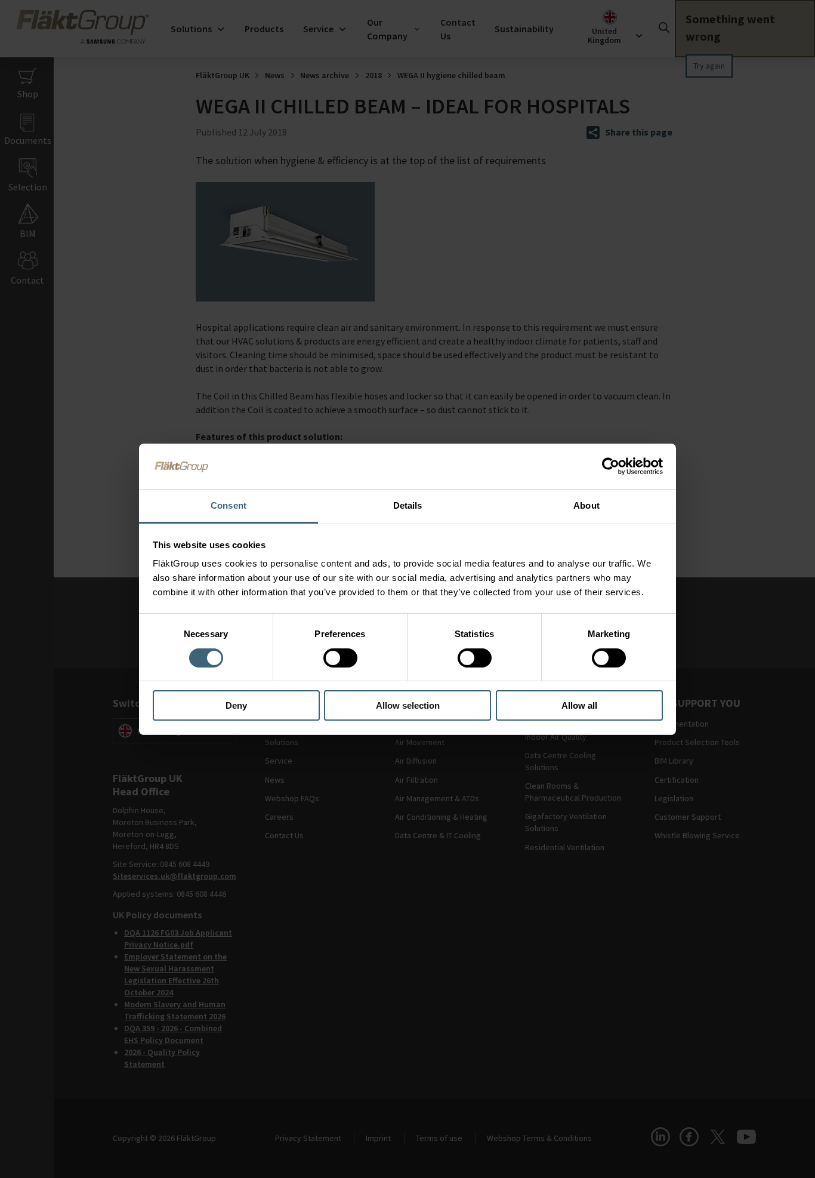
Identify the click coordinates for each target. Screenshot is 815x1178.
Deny (236, 705)
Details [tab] (407, 505)
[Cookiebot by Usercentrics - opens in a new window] (610, 466)
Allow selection (408, 705)
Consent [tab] (228, 505)
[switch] (340, 658)
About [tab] (586, 505)
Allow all (579, 705)
